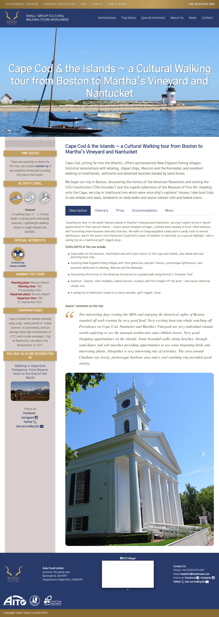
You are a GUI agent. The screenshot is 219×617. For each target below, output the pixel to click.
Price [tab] (120, 210)
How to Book (117, 4)
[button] (76, 458)
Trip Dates (128, 17)
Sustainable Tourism (22, 4)
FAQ (83, 4)
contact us (41, 166)
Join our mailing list (28, 426)
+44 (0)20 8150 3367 (202, 4)
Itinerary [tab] (101, 210)
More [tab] (169, 210)
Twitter (28, 422)
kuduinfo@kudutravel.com (195, 574)
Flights (96, 4)
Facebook (29, 413)
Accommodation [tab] (144, 210)
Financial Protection (59, 4)
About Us (177, 17)
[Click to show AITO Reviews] (128, 558)
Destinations (107, 17)
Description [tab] (78, 210)
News (193, 17)
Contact (207, 17)
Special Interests (153, 17)
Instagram (28, 417)
